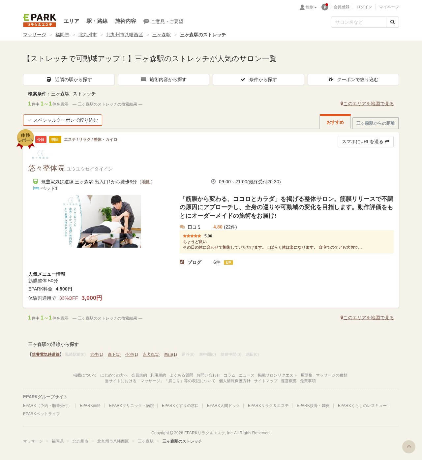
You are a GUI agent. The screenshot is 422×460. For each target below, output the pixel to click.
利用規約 (158, 375)
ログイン (364, 7)
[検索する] (392, 22)
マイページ (389, 7)
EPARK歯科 (90, 405)
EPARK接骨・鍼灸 (313, 405)
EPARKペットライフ (41, 414)
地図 (146, 181)
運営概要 (289, 381)
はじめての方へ (114, 375)
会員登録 (341, 7)
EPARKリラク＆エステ (39, 20)
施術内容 (125, 21)
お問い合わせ (208, 375)
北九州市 (87, 34)
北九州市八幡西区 (124, 34)
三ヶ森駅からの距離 (375, 123)
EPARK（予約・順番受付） (47, 405)
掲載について (85, 375)
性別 (310, 7)
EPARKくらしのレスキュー (362, 405)
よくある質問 (181, 375)
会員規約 (139, 375)
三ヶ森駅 (161, 34)
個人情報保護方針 (235, 381)
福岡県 (62, 34)
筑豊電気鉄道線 (46, 354)
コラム (229, 375)
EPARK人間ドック (223, 405)
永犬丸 (151, 354)
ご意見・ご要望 (167, 21)
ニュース (247, 375)
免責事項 (308, 381)
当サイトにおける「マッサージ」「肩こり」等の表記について (160, 381)
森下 (114, 354)
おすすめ (335, 122)
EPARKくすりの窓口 (180, 405)
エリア (71, 21)
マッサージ (34, 34)
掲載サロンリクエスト (277, 375)
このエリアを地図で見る (368, 103)
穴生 (96, 354)
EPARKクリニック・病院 (131, 405)
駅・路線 (97, 21)
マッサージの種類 (331, 375)
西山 (170, 354)
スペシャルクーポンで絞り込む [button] (65, 120)
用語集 (307, 375)
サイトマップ (266, 381)
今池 (131, 354)
